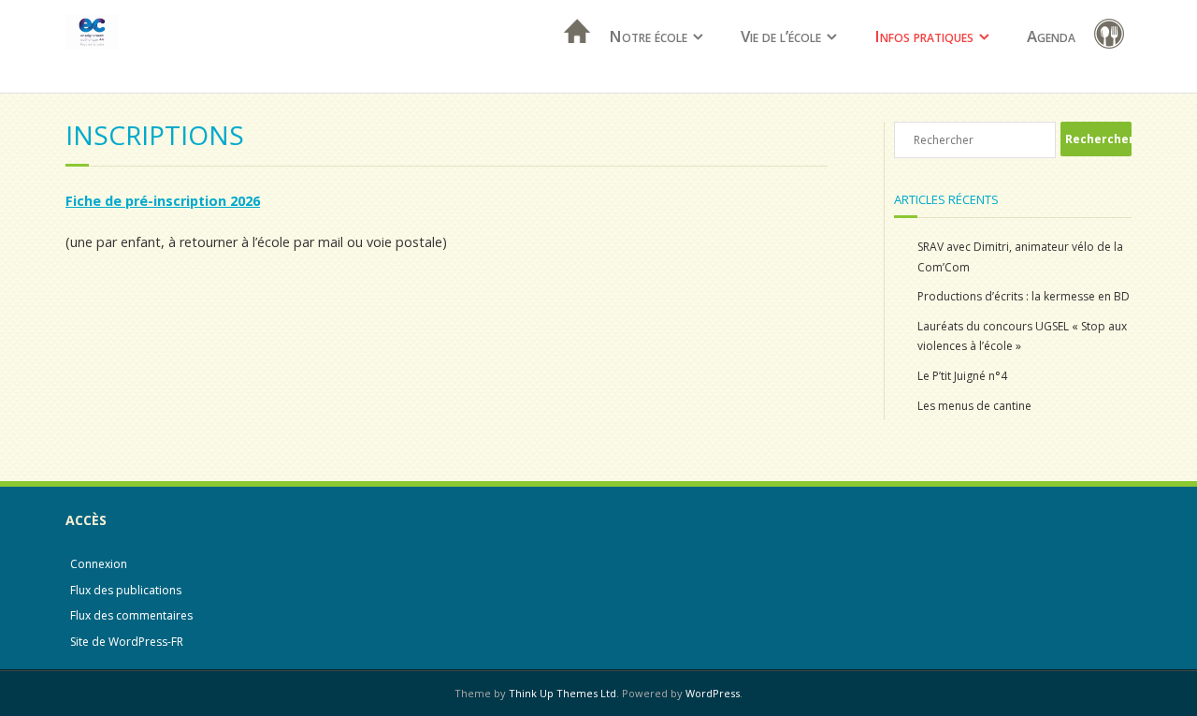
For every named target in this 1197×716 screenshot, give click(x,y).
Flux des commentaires (131, 615)
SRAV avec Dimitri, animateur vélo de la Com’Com (1020, 257)
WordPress (712, 693)
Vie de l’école (781, 36)
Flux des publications (125, 590)
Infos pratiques (923, 36)
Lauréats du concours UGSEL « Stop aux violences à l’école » (1022, 336)
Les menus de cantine (974, 406)
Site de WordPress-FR (126, 642)
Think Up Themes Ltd (562, 693)
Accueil (571, 56)
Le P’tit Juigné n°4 (962, 376)
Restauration (1113, 37)
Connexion (98, 564)
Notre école (648, 36)
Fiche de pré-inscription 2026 (162, 201)
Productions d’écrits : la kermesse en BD (1023, 296)
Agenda (1051, 36)
